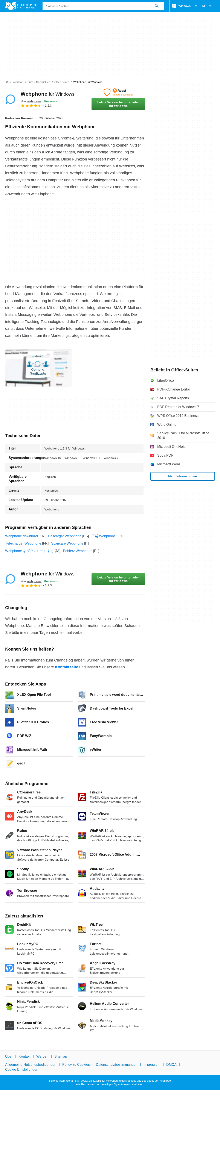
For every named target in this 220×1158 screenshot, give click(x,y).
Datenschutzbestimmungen (117, 1065)
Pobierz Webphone (77, 551)
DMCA (171, 1065)
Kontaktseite (66, 667)
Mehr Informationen (182, 476)
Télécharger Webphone (23, 543)
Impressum (152, 1065)
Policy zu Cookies (76, 1065)
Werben (42, 1056)
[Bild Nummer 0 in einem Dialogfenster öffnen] (38, 368)
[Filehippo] (21, 6)
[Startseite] (7, 82)
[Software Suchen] (156, 6)
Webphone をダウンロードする (29, 551)
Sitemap (60, 1056)
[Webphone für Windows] (10, 99)
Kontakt (24, 1056)
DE (204, 6)
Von (31, 101)
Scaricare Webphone (67, 543)
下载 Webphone (103, 536)
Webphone (48, 94)
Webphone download (21, 536)
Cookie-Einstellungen (21, 1069)
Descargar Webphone (64, 536)
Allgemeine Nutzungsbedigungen (30, 1065)
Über (9, 1056)
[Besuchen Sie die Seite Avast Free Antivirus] (118, 92)
